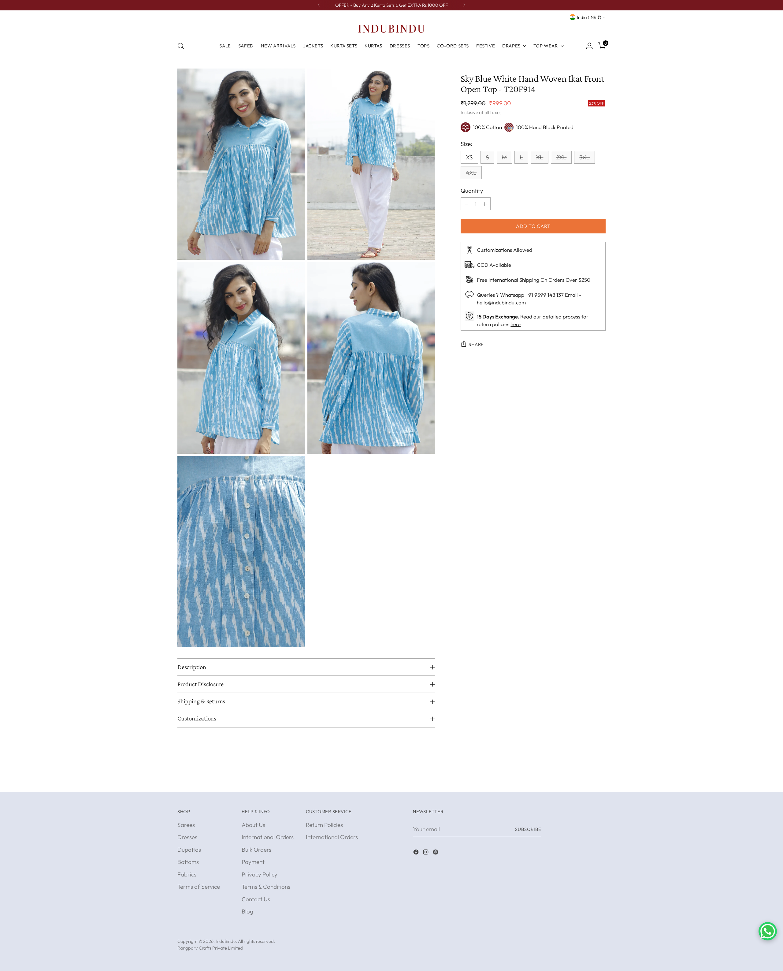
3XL (584, 157)
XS (469, 157)
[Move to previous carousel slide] (586, 781)
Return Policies (324, 824)
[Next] (464, 5)
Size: (466, 143)
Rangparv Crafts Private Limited (210, 948)
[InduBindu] (391, 28)
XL (539, 157)
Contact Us (256, 899)
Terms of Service (198, 886)
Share (476, 344)
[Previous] (318, 5)
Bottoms (188, 861)
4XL (471, 172)
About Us (253, 824)
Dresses (187, 837)
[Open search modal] (181, 46)
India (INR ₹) (589, 17)
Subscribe (528, 829)
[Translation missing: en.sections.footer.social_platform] (416, 853)
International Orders (268, 837)
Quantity (472, 190)
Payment (253, 861)
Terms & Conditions (266, 886)
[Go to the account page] (589, 46)
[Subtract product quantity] (466, 204)
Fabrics (186, 874)
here (515, 324)
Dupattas (189, 849)
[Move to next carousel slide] (600, 780)
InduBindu (226, 941)
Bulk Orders (256, 849)
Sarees (186, 824)
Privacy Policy (259, 874)
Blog (247, 911)
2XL (561, 157)
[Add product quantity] (484, 204)
